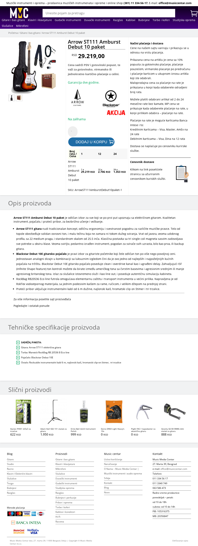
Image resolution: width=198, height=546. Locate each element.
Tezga (10, 483)
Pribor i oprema (63, 502)
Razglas (118, 20)
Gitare (10, 459)
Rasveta (59, 521)
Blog (106, 487)
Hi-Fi (57, 516)
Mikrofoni (22, 26)
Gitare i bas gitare (13, 20)
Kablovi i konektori (65, 512)
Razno (10, 469)
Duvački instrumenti (97, 20)
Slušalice (7, 26)
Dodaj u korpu (91, 142)
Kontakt (108, 483)
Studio (10, 464)
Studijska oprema (184, 20)
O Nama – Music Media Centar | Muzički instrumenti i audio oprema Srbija (123, 473)
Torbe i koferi (161, 20)
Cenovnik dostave (142, 162)
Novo (107, 492)
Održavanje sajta (180, 540)
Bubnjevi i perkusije (65, 497)
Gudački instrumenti (68, 20)
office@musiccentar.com (175, 3)
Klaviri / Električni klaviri (19, 473)
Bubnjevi (144, 20)
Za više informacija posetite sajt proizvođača (42, 299)
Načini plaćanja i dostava (146, 43)
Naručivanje (110, 464)
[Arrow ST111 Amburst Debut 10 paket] (35, 66)
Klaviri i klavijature (40, 20)
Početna (13, 33)
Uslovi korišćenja (113, 459)
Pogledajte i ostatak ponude (32, 306)
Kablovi (130, 20)
